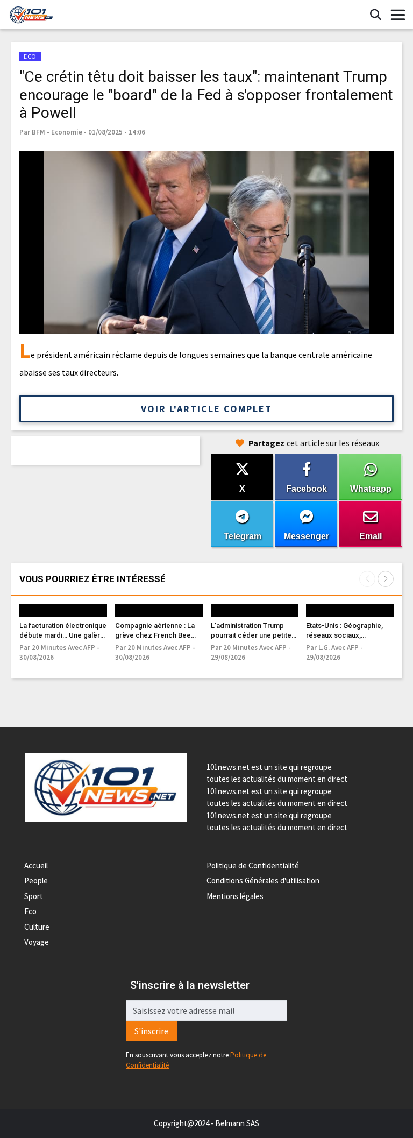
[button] (386, 579)
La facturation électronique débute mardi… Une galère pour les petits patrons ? (62, 635)
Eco (30, 911)
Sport (33, 896)
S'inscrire (151, 1031)
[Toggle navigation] (398, 15)
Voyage (36, 942)
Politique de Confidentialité (252, 865)
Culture (36, 927)
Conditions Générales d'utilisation (262, 880)
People (36, 880)
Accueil (36, 865)
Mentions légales (235, 896)
